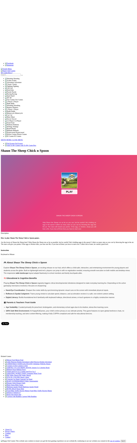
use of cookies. (115, 441)
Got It (123, 441)
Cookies (8, 433)
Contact (7, 437)
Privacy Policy (10, 431)
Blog (6, 435)
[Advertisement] (65, 16)
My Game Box (6, 73)
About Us (8, 429)
